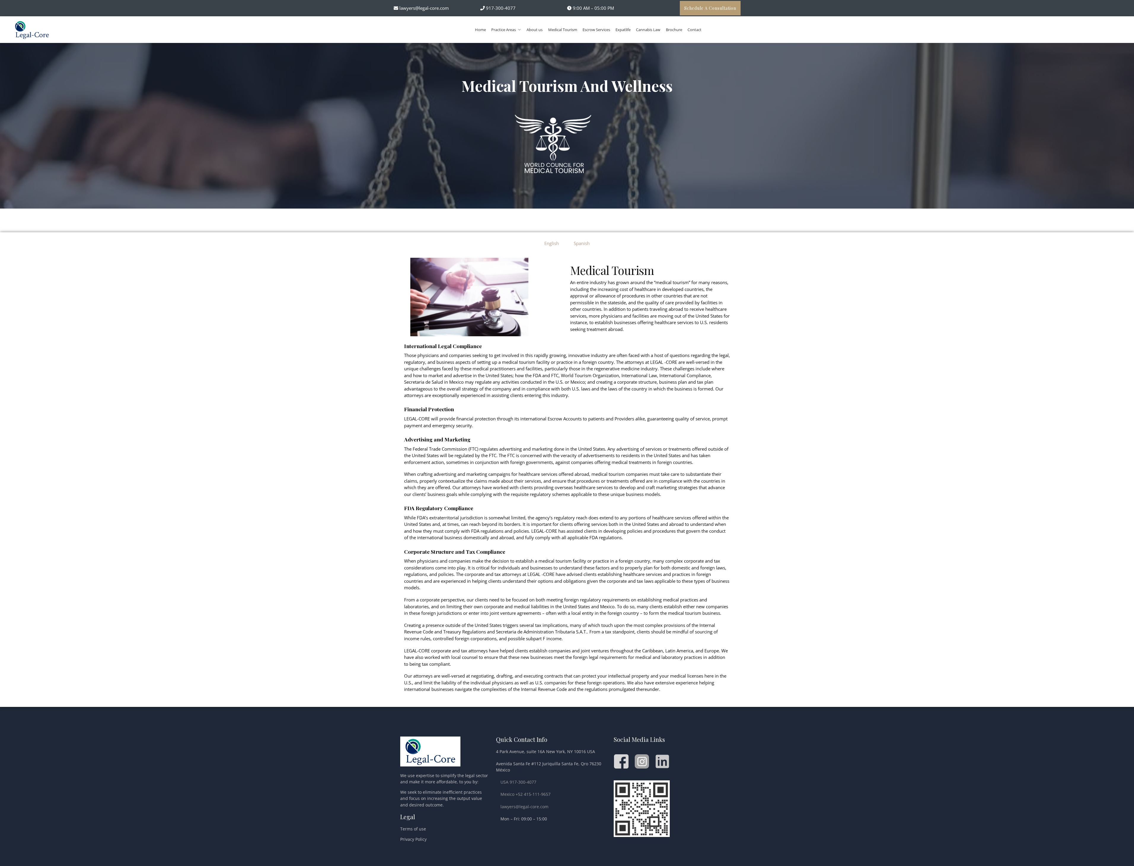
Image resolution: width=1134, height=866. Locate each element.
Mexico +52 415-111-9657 (525, 794)
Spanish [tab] (582, 243)
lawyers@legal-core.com (424, 8)
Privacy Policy (413, 839)
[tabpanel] (567, 478)
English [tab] (551, 243)
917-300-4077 (500, 8)
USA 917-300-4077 (518, 782)
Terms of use (413, 829)
